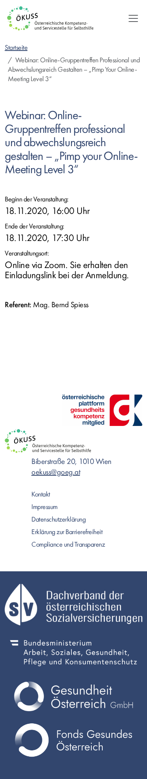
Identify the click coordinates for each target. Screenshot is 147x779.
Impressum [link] (44, 507)
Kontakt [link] (40, 494)
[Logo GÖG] (73, 696)
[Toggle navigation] (133, 18)
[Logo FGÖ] (73, 740)
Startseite (16, 47)
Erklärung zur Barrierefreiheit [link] (66, 532)
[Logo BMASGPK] (73, 652)
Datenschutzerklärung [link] (58, 519)
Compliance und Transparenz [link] (68, 544)
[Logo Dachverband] (73, 604)
